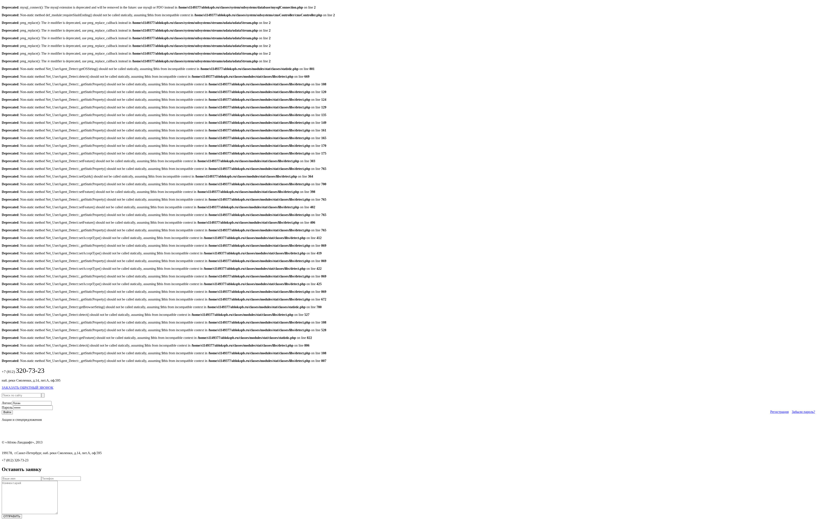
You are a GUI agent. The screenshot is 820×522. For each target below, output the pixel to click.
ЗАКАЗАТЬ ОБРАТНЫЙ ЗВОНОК (27, 387)
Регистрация (779, 412)
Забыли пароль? (803, 412)
